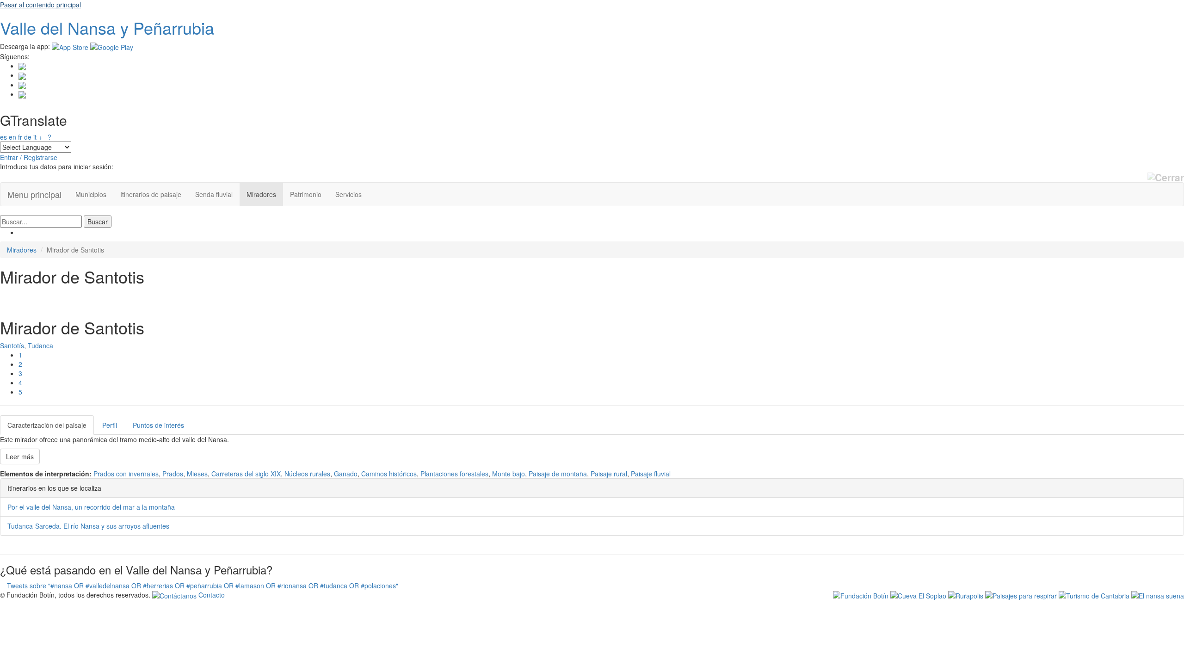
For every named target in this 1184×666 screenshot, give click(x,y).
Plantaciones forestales (454, 473)
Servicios (348, 194)
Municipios (90, 194)
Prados (172, 473)
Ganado (346, 473)
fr (20, 137)
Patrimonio (305, 194)
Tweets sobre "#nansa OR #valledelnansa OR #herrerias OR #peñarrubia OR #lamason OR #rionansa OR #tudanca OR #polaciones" (202, 585)
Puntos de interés (158, 425)
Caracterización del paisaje (46, 425)
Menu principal (34, 194)
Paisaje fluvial (651, 473)
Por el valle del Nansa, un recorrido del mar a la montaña (91, 507)
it (35, 137)
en (12, 137)
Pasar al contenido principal (40, 4)
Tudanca (40, 345)
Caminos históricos (389, 473)
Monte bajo (508, 473)
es (3, 137)
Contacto (211, 594)
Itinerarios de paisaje (150, 194)
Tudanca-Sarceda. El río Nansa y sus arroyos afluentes (88, 525)
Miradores (261, 194)
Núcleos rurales (307, 473)
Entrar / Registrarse (28, 157)
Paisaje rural (609, 473)
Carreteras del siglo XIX (246, 473)
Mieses (197, 473)
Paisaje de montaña (558, 473)
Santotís (12, 345)
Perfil (109, 425)
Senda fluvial (214, 194)
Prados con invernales (126, 473)
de (27, 137)
